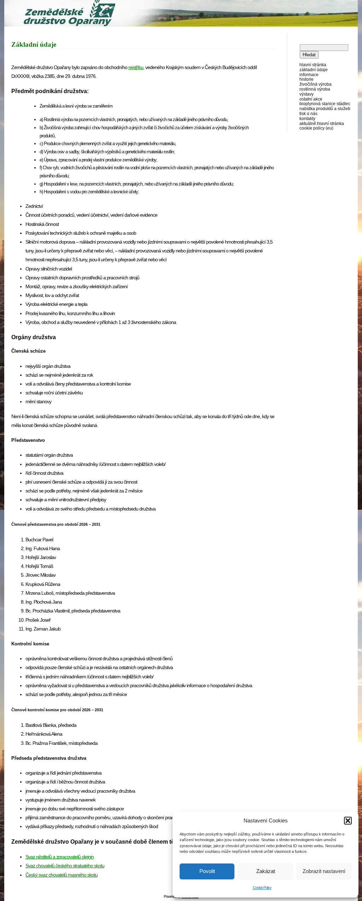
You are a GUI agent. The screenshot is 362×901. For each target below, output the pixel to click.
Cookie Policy (262, 887)
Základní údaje (313, 69)
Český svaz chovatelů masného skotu (61, 875)
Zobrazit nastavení (324, 871)
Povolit (207, 871)
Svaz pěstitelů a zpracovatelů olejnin (59, 857)
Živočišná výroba (315, 84)
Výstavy (306, 94)
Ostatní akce (310, 99)
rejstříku (135, 67)
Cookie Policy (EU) (316, 128)
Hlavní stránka (312, 64)
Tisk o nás (308, 113)
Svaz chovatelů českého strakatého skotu (64, 865)
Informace (309, 74)
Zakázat (265, 871)
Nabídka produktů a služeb (324, 108)
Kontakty (307, 118)
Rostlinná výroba (314, 89)
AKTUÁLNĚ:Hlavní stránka (321, 123)
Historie (306, 79)
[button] (347, 820)
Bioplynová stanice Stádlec (324, 103)
